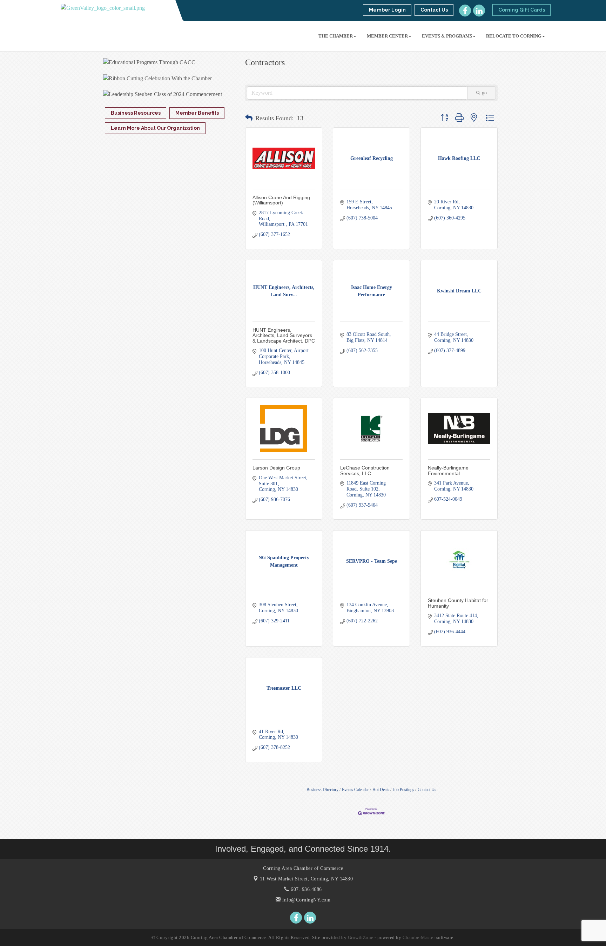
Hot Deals (380, 789)
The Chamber (335, 36)
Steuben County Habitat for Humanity (458, 602)
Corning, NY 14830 (306, 878)
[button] (248, 118)
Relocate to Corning (513, 36)
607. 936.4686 (305, 889)
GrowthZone (360, 937)
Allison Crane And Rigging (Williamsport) (281, 200)
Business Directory (322, 789)
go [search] (484, 92)
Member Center (387, 36)
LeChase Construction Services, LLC (365, 470)
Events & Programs (447, 36)
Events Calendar (355, 789)
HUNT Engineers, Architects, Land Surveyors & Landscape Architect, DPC (283, 335)
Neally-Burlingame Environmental (448, 470)
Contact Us (427, 789)
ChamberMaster (419, 937)
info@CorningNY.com (305, 900)
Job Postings (403, 789)
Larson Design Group (276, 468)
